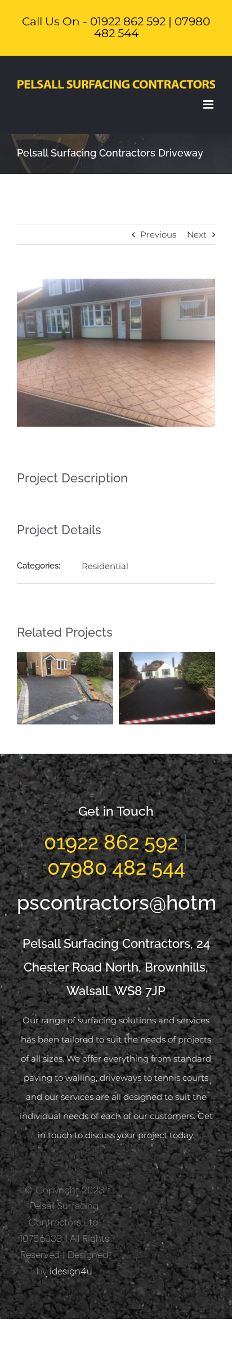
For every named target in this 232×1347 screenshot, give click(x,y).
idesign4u (71, 1271)
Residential (105, 566)
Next (197, 234)
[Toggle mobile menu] (209, 104)
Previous (158, 234)
